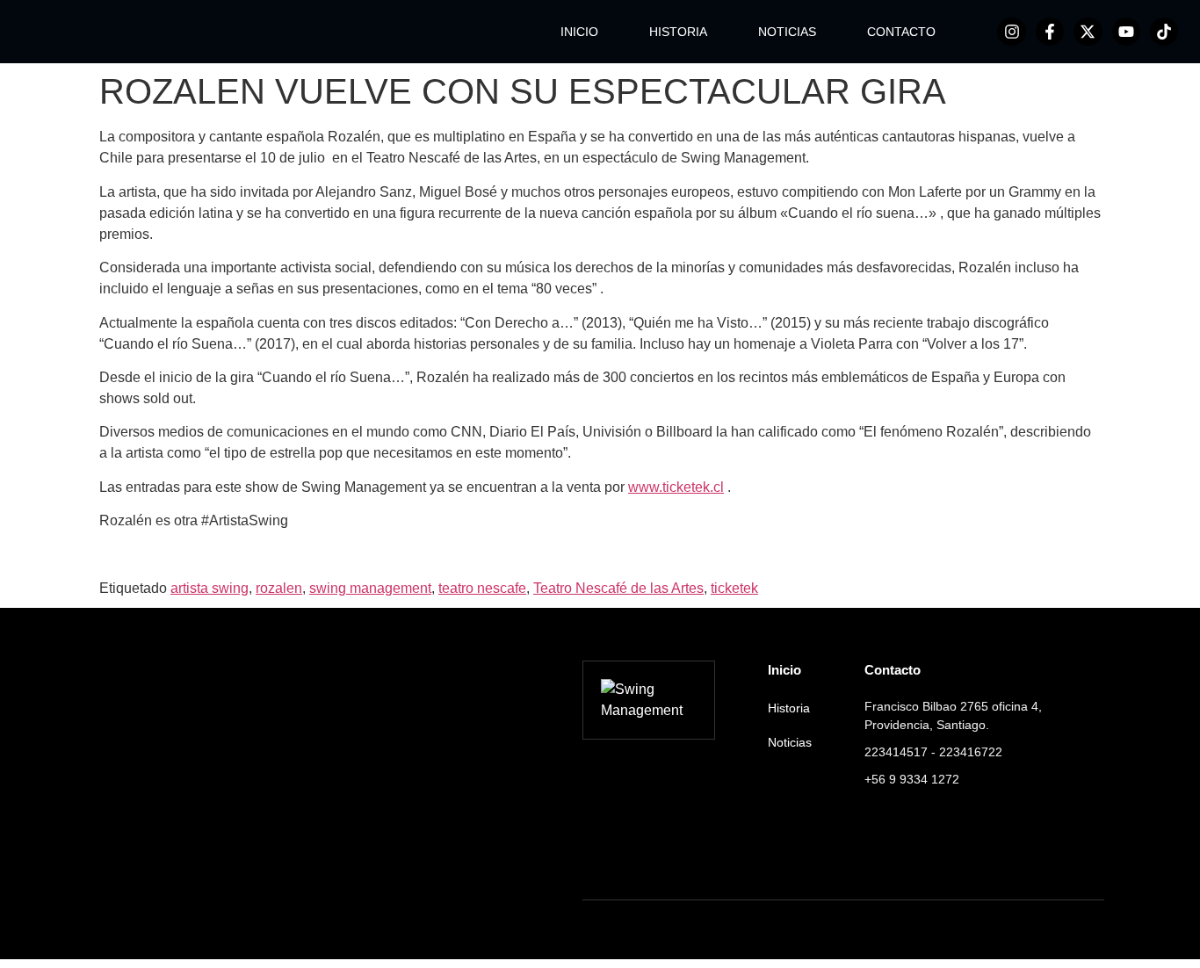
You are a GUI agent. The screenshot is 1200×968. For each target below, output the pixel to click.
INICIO (579, 32)
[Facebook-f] (1050, 32)
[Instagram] (1011, 32)
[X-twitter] (1087, 32)
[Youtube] (1126, 32)
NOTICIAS (787, 32)
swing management (370, 588)
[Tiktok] (1164, 32)
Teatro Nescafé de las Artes (618, 588)
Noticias (790, 742)
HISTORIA (678, 32)
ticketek (734, 588)
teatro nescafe (482, 588)
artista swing (209, 588)
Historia (789, 708)
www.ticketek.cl (676, 487)
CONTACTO (901, 32)
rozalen (279, 588)
